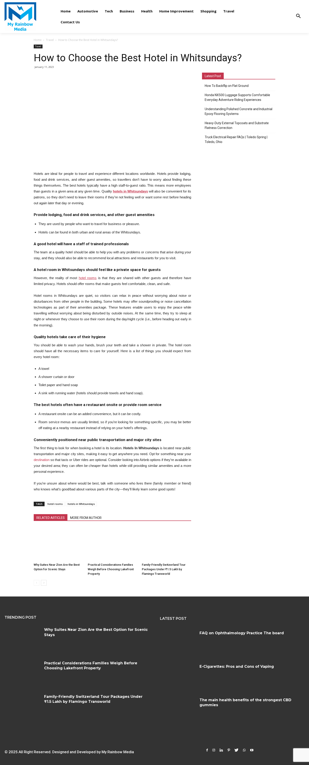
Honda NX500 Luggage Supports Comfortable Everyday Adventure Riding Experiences (237, 97)
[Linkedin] (221, 750)
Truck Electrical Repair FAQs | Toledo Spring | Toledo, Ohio (236, 139)
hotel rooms (55, 504)
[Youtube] (252, 750)
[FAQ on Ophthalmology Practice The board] (178, 642)
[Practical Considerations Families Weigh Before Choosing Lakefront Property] (112, 544)
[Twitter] (236, 750)
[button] (298, 16)
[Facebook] (207, 750)
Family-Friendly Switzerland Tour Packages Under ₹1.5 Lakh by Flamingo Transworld (163, 569)
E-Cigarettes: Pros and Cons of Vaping (237, 666)
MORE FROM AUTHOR (86, 518)
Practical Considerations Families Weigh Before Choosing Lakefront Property (111, 569)
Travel (50, 40)
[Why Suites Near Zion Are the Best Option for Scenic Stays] (58, 544)
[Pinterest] (228, 750)
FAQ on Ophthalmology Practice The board (242, 633)
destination (42, 460)
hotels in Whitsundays (81, 504)
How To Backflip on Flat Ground (227, 86)
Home (38, 40)
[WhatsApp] (244, 750)
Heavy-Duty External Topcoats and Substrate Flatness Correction (237, 125)
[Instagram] (213, 750)
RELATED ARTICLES (50, 518)
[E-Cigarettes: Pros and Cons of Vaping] (178, 676)
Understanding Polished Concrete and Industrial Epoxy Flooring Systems (238, 111)
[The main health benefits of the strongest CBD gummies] (178, 709)
